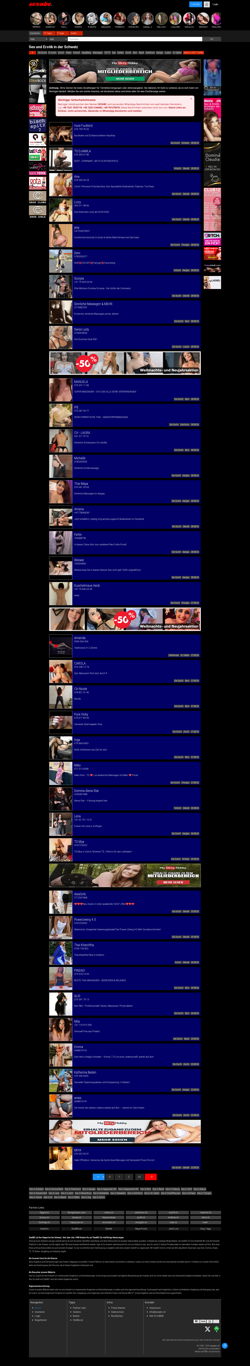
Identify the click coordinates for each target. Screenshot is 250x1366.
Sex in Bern (145, 1189)
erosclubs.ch (108, 1222)
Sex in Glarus (200, 1189)
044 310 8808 (156, 1316)
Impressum (155, 1308)
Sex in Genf (186, 1189)
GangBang (86, 52)
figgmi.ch (44, 1212)
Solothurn (150, 52)
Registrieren (41, 1320)
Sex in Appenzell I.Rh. (107, 1189)
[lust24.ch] (37, 154)
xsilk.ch (173, 1222)
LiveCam (195, 4)
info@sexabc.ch (157, 1312)
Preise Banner (118, 1308)
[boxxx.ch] (37, 125)
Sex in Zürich (99, 1197)
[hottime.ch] (212, 253)
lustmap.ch (44, 1222)
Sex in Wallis (74, 1197)
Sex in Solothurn (135, 1193)
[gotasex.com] (37, 183)
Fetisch (76, 52)
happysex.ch (76, 1222)
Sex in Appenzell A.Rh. (128, 1189)
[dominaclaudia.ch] (212, 164)
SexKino (44, 1228)
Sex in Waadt (60, 1197)
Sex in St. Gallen (151, 1193)
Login (37, 1316)
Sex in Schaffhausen (170, 1193)
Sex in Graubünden (38, 1193)
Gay (114, 52)
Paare (68, 52)
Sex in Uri (48, 1197)
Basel (141, 52)
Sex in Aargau (88, 1189)
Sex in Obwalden (118, 1193)
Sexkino (77, 1312)
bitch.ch (206, 1217)
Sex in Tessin (36, 1197)
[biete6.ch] (212, 119)
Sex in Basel (158, 1189)
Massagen (98, 52)
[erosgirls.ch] (37, 212)
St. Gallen (177, 52)
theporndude (108, 1217)
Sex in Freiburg (173, 1189)
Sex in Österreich (73, 1189)
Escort (61, 52)
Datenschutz (117, 1312)
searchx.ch (205, 1212)
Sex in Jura (54, 1193)
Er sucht (52, 52)
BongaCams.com (76, 1212)
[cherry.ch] (37, 110)
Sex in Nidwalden (101, 1193)
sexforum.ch (141, 1212)
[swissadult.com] (212, 268)
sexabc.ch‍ (215, 1346)
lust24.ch (173, 1212)
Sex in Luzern (67, 1193)
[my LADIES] (212, 282)
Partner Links (79, 1308)
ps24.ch (141, 1217)
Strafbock (78, 1320)
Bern (135, 52)
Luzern (168, 52)
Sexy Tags (205, 1228)
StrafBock (76, 1228)
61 (139, 1176)
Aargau (159, 52)
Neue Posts (141, 1228)
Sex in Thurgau (204, 1193)
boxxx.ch (44, 1217)
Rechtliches (117, 1316)
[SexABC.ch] (40, 4)
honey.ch (76, 1217)
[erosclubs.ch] (37, 197)
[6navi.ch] (37, 139)
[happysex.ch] (37, 168)
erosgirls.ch (141, 1222)
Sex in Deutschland (54, 1189)
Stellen (120, 52)
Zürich (128, 52)
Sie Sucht (42, 52)
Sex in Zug (86, 1197)
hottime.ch (173, 1217)
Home (38, 1308)
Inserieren (40, 1312)
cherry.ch (108, 1212)
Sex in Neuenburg (83, 1193)
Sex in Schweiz (36, 1189)
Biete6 (109, 1228)
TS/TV (107, 52)
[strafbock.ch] (37, 81)
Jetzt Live (173, 1228)
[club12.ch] (212, 209)
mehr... (206, 1222)
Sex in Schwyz (188, 1193)
